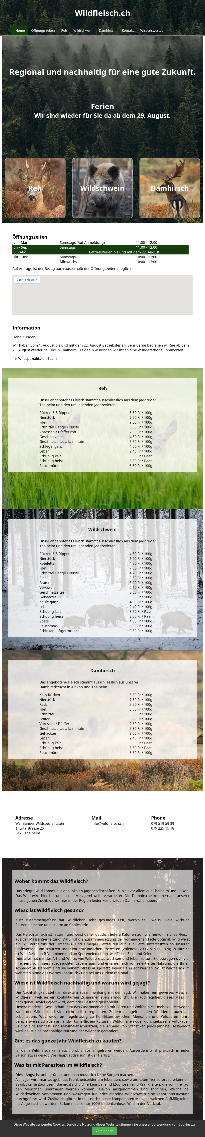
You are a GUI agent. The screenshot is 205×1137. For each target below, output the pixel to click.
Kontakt (128, 30)
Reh (64, 30)
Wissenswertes (151, 30)
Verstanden (104, 1131)
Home (20, 30)
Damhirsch (107, 30)
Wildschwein (82, 30)
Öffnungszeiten (43, 30)
